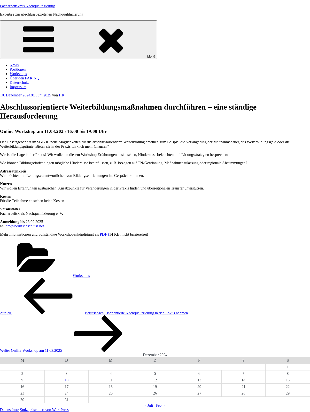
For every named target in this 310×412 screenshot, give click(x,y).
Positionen (18, 69)
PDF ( (104, 234)
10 (67, 380)
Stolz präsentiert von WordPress (44, 410)
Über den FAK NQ (24, 78)
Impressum (18, 87)
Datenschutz (19, 82)
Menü (151, 56)
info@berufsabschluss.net (24, 226)
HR (61, 95)
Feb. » (160, 405)
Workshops (18, 74)
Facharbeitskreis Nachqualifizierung (27, 6)
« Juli (149, 405)
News (14, 65)
